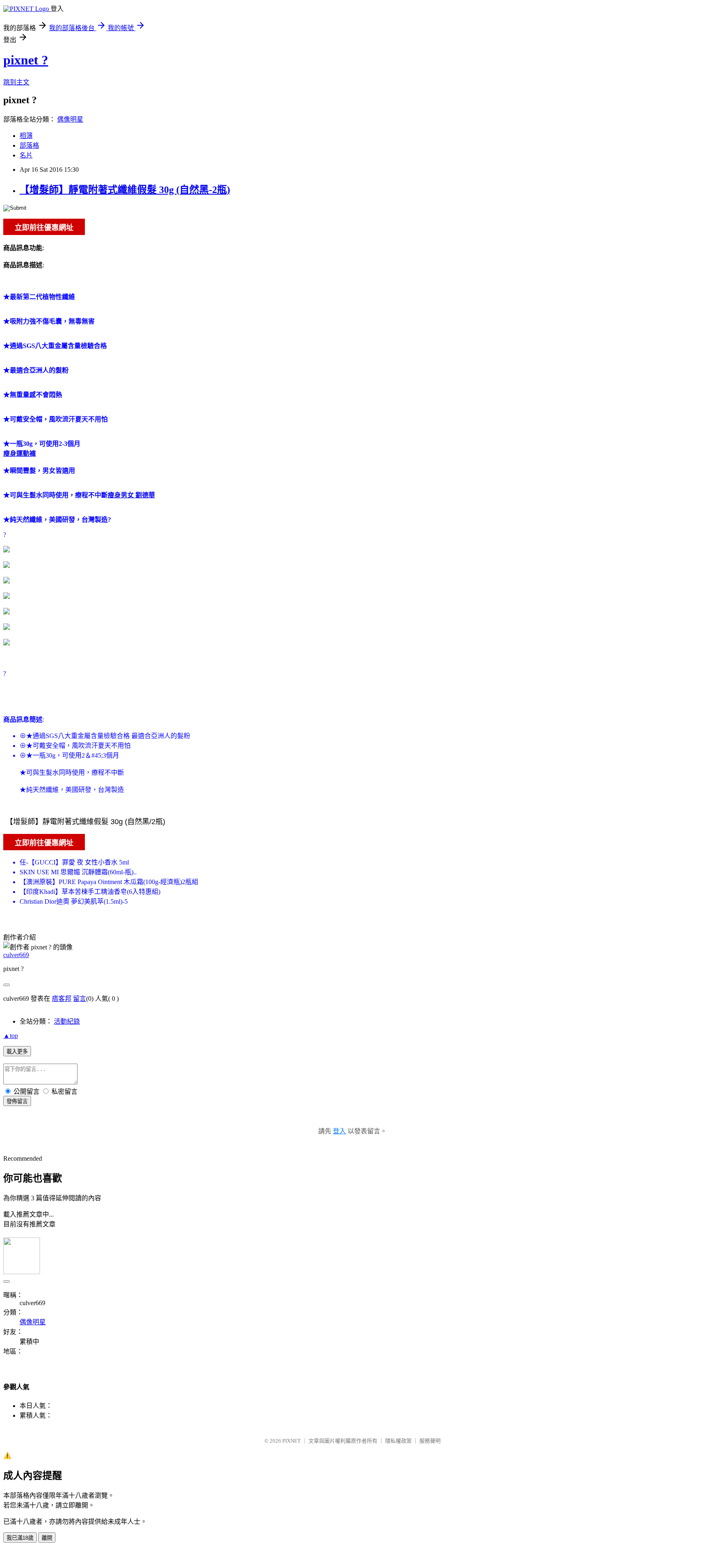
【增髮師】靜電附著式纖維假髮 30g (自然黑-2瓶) (125, 189)
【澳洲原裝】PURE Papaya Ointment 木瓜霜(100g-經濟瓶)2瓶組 (109, 881)
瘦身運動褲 (19, 453)
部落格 (29, 145)
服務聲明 (430, 1441)
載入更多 (17, 1052)
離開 (47, 1538)
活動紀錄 (67, 1021)
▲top (10, 1035)
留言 (79, 998)
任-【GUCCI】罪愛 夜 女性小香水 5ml (74, 862)
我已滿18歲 (20, 1538)
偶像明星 (70, 119)
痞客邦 (61, 998)
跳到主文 (16, 82)
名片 (26, 155)
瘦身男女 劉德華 (131, 495)
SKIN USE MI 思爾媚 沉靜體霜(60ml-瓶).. (78, 872)
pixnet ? (25, 60)
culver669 (16, 954)
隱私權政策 (398, 1441)
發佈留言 (17, 1101)
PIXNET (291, 1441)
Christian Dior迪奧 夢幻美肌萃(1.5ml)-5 (74, 901)
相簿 (26, 135)
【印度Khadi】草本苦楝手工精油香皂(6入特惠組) (90, 891)
